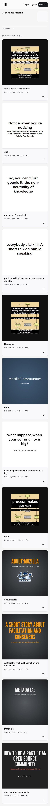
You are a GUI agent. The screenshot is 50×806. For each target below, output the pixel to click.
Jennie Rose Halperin (12, 12)
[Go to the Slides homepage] (4, 4)
